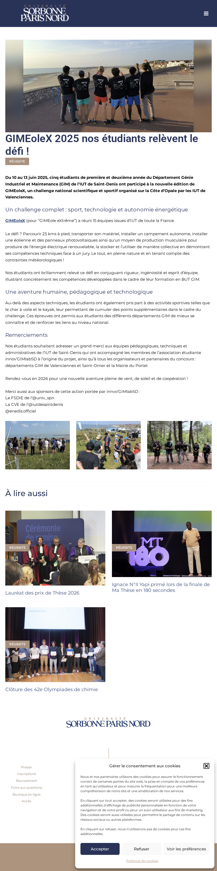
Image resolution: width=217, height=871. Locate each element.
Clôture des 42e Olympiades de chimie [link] (51, 689)
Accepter (100, 848)
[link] (58, 13)
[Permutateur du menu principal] (206, 13)
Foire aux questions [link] (26, 788)
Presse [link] (26, 767)
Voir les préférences (186, 848)
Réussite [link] (17, 161)
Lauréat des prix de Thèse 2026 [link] (42, 593)
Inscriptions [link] (26, 774)
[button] (206, 766)
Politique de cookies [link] (142, 861)
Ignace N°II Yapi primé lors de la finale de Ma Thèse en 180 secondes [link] (161, 587)
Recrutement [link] (26, 781)
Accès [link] (26, 801)
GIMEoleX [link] (15, 220)
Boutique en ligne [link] (26, 794)
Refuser (141, 848)
